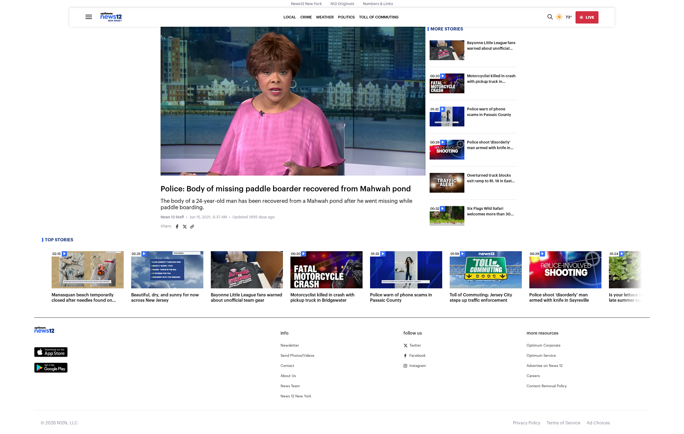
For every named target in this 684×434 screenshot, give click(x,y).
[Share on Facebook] (177, 226)
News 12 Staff (172, 217)
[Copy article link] (192, 226)
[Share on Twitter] (184, 226)
